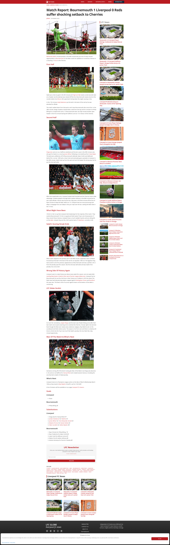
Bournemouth (60, 58)
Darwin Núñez (64, 423)
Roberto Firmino (53, 423)
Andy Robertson (61, 102)
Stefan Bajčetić (64, 425)
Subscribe (71, 460)
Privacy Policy (12, 542)
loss (56, 60)
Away (70, 468)
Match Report (49, 472)
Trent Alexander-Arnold (65, 421)
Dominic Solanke (76, 469)
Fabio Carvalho (53, 425)
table (51, 220)
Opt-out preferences (5, 542)
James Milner (67, 154)
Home (47, 5)
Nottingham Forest (81, 280)
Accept (159, 538)
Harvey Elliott (67, 373)
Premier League (67, 472)
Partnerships (85, 531)
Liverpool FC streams (78, 387)
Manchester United (88, 470)
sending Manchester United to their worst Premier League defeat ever (65, 276)
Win (66, 473)
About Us (85, 529)
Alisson (59, 99)
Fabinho (64, 419)
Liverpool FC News (54, 5)
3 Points (48, 468)
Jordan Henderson (54, 419)
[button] (83, 2)
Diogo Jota (49, 152)
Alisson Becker (55, 468)
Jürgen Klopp (64, 323)
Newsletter (85, 524)
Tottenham (81, 220)
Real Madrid (62, 384)
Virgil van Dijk (76, 95)
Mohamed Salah (51, 56)
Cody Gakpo (92, 154)
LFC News (105, 22)
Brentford (92, 280)
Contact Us (85, 526)
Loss (81, 470)
